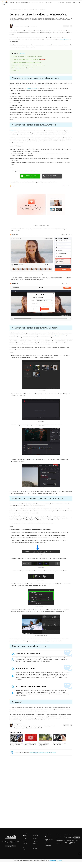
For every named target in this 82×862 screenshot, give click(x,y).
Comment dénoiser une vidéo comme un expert (59, 744)
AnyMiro (35, 848)
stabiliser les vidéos (32, 88)
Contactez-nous (59, 840)
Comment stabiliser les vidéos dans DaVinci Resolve (27, 62)
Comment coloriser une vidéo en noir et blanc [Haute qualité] (16, 744)
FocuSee (35, 846)
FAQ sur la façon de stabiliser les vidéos (24, 67)
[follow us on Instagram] (13, 846)
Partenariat (58, 843)
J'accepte (60, 860)
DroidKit (24, 841)
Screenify (35, 838)
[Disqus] (41, 776)
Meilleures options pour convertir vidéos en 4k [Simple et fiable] (44, 744)
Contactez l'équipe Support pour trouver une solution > (42, 752)
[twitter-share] (64, 26)
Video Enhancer (18, 9)
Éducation (47, 843)
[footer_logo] (10, 839)
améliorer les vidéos (64, 39)
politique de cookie (53, 860)
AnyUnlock (25, 838)
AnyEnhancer (13, 130)
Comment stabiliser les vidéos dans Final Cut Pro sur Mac (28, 65)
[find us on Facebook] (6, 846)
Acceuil (11, 9)
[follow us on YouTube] (10, 846)
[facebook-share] (67, 26)
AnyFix (24, 849)
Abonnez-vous (77, 837)
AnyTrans (25, 843)
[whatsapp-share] (71, 26)
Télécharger (68, 2)
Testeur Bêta (48, 845)
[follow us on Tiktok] (15, 846)
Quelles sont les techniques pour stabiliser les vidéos (27, 56)
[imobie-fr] (8, 2)
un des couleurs (56, 335)
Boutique (62, 2)
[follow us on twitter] (8, 846)
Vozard (34, 843)
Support (75, 2)
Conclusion (16, 70)
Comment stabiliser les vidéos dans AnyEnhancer (29, 59)
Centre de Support (49, 836)
